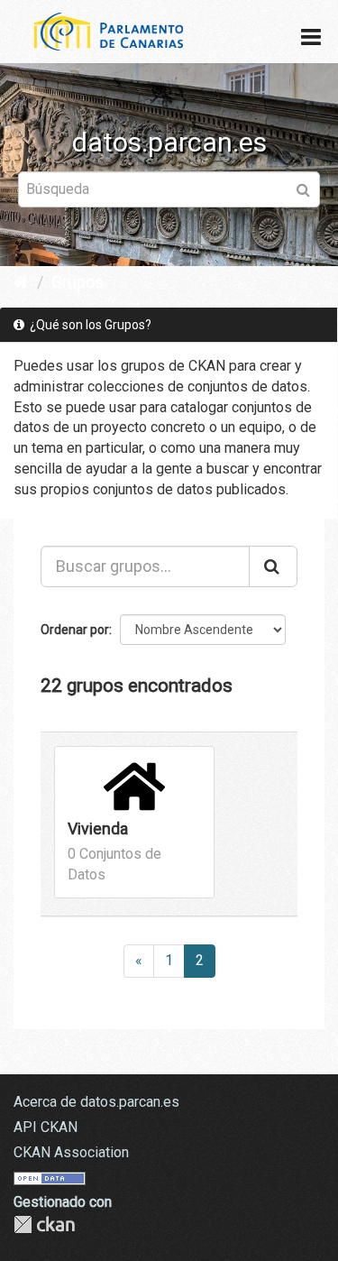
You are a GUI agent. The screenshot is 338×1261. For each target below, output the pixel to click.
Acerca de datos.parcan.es (96, 1101)
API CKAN (46, 1127)
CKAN (44, 1224)
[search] (273, 566)
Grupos (77, 281)
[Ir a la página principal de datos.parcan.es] (99, 30)
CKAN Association (71, 1152)
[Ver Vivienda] (134, 822)
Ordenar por (75, 629)
